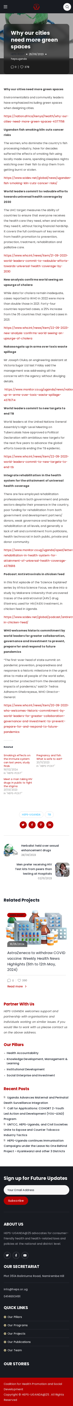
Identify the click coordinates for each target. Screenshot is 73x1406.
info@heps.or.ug (16, 1289)
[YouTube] (25, 1255)
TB (49, 814)
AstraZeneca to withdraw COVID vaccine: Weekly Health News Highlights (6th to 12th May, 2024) (36, 961)
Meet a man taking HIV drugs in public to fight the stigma (18, 782)
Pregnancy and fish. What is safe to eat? (49, 757)
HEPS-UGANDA (31, 814)
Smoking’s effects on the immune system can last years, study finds (17, 761)
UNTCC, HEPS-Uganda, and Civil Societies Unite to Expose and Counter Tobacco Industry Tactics (36, 1129)
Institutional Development (26, 1069)
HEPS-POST (17, 54)
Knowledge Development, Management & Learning (37, 1061)
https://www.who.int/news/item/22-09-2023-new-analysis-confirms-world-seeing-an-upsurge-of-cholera (36, 333)
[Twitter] (7, 1255)
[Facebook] (16, 1255)
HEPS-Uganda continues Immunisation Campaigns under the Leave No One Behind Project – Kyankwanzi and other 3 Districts (35, 1146)
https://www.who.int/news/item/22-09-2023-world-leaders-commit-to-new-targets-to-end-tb (36, 461)
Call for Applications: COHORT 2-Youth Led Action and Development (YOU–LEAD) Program (34, 1113)
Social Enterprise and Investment (31, 1075)
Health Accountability (22, 1053)
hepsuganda (19, 59)
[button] (67, 7)
